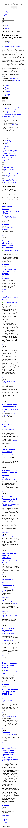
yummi (4, 160)
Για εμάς (6, 13)
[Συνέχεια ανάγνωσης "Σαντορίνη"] (5, 348)
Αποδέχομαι (14, 6)
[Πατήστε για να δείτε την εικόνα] (11, 46)
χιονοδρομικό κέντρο (7, 645)
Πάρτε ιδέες (14, 124)
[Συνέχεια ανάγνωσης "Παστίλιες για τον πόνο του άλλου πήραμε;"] (10, 278)
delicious (12, 150)
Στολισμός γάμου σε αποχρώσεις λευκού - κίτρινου (10, 472)
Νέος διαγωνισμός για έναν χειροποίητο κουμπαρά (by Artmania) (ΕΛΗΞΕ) (14, 113)
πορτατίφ (15, 603)
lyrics (3, 155)
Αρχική (6, 11)
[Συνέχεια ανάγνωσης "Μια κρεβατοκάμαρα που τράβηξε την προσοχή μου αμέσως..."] (10, 702)
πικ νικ (16, 642)
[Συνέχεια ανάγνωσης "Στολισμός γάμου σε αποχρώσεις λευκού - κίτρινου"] (10, 479)
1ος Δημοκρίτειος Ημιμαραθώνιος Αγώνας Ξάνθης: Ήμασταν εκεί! (9, 751)
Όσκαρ (3, 592)
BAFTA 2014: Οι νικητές (8, 581)
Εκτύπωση (7, 42)
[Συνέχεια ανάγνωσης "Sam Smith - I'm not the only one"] (10, 616)
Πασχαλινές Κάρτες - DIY (11, 110)
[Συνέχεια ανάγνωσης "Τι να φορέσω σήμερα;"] (8, 536)
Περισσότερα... (5, 224)
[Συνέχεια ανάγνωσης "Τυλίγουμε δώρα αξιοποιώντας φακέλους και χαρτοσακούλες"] (10, 252)
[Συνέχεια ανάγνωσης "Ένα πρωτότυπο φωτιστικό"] (9, 601)
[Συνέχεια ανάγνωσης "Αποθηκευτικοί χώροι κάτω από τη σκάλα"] (10, 382)
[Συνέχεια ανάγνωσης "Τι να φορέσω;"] (6, 732)
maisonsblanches (16, 80)
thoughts (8, 159)
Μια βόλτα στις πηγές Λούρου (8, 629)
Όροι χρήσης (7, 14)
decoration (7, 91)
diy (16, 150)
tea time (7, 85)
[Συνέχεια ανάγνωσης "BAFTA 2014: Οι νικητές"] (8, 585)
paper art (7, 95)
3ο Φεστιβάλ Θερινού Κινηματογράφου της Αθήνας (10, 209)
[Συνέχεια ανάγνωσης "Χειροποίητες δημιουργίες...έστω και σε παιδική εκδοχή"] (10, 673)
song (7, 157)
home (6, 92)
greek (7, 152)
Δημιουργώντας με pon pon (11, 111)
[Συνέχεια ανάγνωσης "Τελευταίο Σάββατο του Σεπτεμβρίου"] (10, 229)
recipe (4, 157)
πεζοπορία (6, 640)
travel (12, 159)
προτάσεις (6, 132)
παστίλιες (4, 289)
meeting (7, 88)
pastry (11, 155)
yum (15, 159)
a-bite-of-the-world (13, 78)
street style (10, 157)
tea (5, 87)
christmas (4, 148)
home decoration (6, 153)
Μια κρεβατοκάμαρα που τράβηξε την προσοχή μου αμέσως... (10, 692)
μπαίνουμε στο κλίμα (10, 734)
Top (2, 817)
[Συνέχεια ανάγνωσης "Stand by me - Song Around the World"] (10, 411)
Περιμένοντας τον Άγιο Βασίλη (9, 450)
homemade (13, 153)
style (14, 157)
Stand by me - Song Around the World (9, 405)
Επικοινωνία (7, 16)
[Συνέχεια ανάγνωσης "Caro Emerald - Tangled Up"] (9, 716)
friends (6, 90)
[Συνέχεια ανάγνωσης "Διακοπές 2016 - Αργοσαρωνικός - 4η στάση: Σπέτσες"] (10, 505)
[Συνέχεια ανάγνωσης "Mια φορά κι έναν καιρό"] (8, 808)
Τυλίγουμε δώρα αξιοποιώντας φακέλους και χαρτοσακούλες (8, 244)
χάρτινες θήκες (22, 70)
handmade (7, 94)
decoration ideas (6, 150)
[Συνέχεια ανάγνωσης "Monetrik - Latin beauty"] (8, 429)
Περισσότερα (14, 8)
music (7, 155)
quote (14, 155)
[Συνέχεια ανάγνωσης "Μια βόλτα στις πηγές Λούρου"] (10, 633)
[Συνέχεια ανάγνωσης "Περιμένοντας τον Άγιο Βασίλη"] (10, 454)
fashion (4, 152)
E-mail (6, 44)
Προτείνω (7, 28)
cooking (9, 148)
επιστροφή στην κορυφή (8, 116)
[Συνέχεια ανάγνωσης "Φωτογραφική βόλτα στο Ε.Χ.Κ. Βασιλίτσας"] (10, 562)
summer (4, 159)
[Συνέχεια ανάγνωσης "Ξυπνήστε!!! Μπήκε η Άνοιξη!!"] (9, 302)
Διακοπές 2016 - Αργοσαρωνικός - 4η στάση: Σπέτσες (10, 499)
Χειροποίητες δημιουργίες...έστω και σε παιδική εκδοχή (9, 664)
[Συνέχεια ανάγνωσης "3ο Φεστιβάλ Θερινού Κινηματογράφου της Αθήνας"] (10, 217)
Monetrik (15, 440)
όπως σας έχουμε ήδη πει (8, 414)
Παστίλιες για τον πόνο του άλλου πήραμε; (9, 271)
